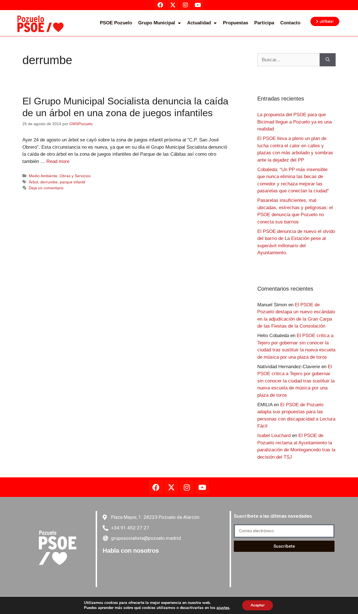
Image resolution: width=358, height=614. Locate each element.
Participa (264, 22)
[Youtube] (202, 487)
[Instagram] (187, 487)
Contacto (290, 22)
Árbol (33, 182)
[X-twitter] (171, 487)
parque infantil (72, 182)
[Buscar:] (288, 60)
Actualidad (199, 22)
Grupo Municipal (156, 22)
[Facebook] (156, 487)
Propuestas (235, 22)
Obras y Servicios (75, 176)
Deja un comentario (46, 188)
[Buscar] (328, 60)
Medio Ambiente (43, 176)
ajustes (222, 607)
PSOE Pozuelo (116, 22)
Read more (57, 161)
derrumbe (49, 182)
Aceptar (258, 605)
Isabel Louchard (274, 435)
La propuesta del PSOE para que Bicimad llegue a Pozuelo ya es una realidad (294, 122)
